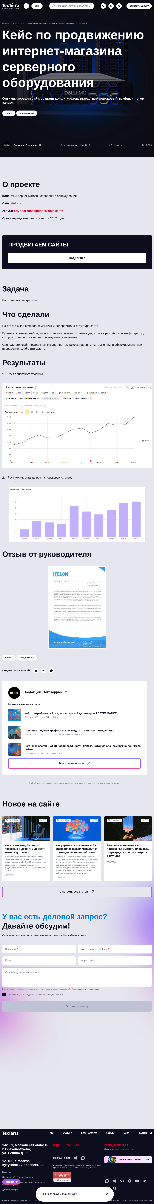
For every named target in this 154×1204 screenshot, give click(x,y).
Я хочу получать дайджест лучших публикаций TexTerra (35, 994)
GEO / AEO (9, 875)
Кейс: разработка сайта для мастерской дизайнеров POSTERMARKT (71, 713)
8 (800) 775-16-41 (66, 1145)
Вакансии (7, 1172)
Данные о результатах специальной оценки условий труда (23, 1183)
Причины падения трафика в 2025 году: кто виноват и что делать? (69, 730)
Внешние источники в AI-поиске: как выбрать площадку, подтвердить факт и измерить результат (128, 850)
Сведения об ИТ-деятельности (17, 1177)
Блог (126, 1132)
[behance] (144, 1181)
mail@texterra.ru (117, 1145)
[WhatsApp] (51, 670)
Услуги (67, 1132)
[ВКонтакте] (43, 670)
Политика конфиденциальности (16, 1201)
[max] (111, 6)
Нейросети (77, 734)
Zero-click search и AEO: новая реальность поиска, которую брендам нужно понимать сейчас (83, 747)
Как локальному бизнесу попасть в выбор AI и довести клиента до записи (25, 849)
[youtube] (137, 1181)
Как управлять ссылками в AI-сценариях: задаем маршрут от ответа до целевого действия (76, 849)
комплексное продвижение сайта (38, 210)
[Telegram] (35, 670)
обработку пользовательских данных (84, 989)
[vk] (122, 1181)
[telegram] (119, 6)
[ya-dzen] (129, 1181)
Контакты (145, 1132)
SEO (53, 734)
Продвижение (26, 657)
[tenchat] (114, 1188)
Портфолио (89, 1132)
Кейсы (8, 657)
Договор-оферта (10, 1189)
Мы (52, 1132)
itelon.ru (17, 203)
